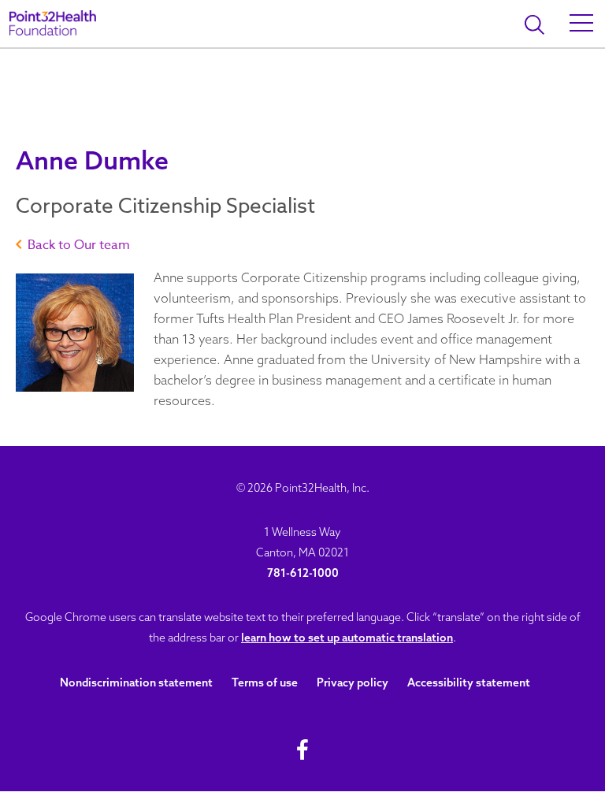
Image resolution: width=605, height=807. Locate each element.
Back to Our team (79, 245)
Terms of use (265, 682)
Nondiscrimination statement (136, 682)
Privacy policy (352, 682)
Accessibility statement (468, 682)
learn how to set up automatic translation (347, 637)
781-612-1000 (303, 573)
